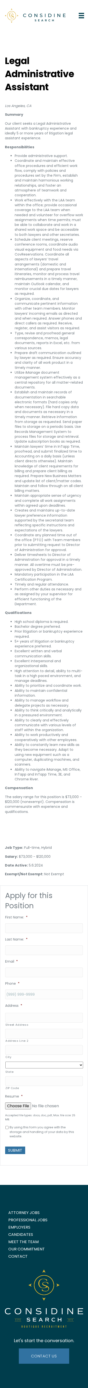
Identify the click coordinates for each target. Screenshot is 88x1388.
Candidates (20, 1234)
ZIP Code (12, 1088)
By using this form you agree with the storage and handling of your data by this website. (42, 1131)
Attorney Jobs (24, 1212)
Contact (18, 1256)
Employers (19, 1227)
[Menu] (81, 15)
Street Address (16, 1025)
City (8, 1057)
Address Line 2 (16, 1041)
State (9, 1072)
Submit (15, 1150)
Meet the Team (23, 1242)
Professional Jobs (27, 1220)
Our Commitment (26, 1249)
